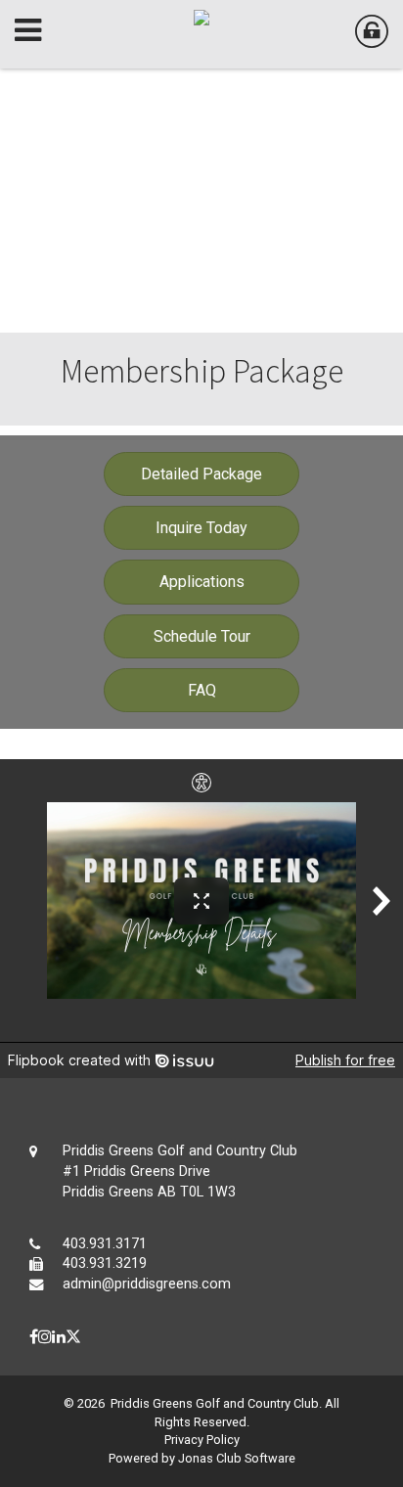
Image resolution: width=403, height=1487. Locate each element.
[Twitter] (73, 1337)
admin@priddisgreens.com (147, 1284)
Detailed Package (201, 474)
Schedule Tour (202, 636)
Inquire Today (201, 527)
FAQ (202, 690)
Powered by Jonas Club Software (202, 1458)
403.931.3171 (105, 1244)
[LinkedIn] (59, 1337)
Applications (202, 581)
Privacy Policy (202, 1439)
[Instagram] (45, 1337)
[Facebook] (33, 1337)
